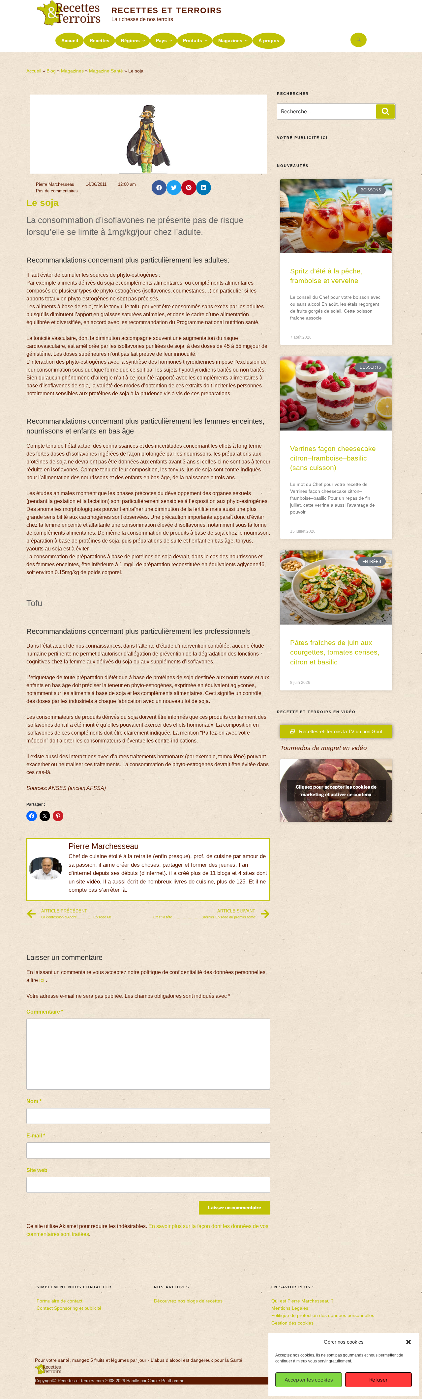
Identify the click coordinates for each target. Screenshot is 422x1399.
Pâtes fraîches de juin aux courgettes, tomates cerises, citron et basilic (334, 652)
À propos (268, 40)
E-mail (35, 1135)
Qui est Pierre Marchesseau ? (302, 1300)
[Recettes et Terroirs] (48, 1373)
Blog (51, 71)
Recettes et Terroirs (166, 10)
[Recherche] (385, 111)
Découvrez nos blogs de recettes (188, 1300)
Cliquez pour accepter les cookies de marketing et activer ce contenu (336, 790)
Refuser (378, 1380)
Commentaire (44, 1012)
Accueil (69, 40)
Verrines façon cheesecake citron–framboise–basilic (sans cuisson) (333, 458)
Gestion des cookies (292, 1323)
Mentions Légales (289, 1308)
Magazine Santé (106, 71)
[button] (408, 1342)
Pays (161, 40)
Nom (34, 1101)
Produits (192, 40)
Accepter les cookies (309, 1380)
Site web (36, 1170)
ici (42, 980)
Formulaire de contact (59, 1300)
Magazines (230, 40)
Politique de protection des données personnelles (322, 1315)
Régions (130, 40)
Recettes (99, 40)
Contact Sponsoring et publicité (69, 1308)
